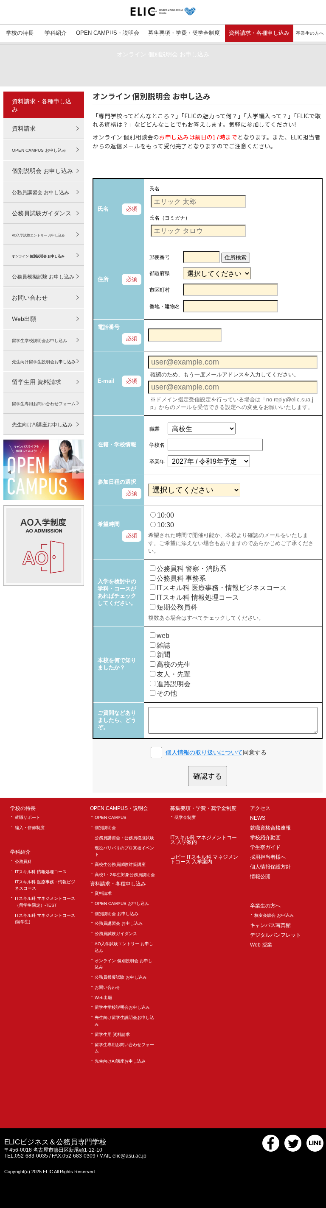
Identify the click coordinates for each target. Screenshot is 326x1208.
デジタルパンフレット (275, 935)
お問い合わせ (30, 297)
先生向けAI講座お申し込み (120, 1061)
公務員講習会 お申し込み (119, 923)
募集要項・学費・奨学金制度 (203, 808)
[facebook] (271, 1150)
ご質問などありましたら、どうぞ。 (117, 720)
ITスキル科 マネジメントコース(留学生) (45, 918)
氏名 (103, 209)
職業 (154, 428)
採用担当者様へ (268, 857)
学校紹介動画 (265, 837)
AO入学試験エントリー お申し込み (124, 947)
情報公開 (260, 876)
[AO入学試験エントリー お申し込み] (43, 545)
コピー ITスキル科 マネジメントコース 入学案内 (204, 860)
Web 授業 (261, 945)
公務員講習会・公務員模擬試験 (124, 837)
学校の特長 (23, 808)
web (163, 635)
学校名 (157, 445)
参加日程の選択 (117, 482)
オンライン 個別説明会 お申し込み (123, 964)
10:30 (165, 525)
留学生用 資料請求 (36, 382)
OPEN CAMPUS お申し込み (122, 903)
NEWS (257, 818)
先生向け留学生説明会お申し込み (124, 1021)
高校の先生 (174, 664)
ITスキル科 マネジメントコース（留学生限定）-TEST (45, 901)
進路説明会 (174, 684)
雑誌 (163, 645)
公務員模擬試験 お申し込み (121, 977)
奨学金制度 (185, 817)
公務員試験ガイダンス (41, 213)
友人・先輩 (174, 674)
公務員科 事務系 (181, 578)
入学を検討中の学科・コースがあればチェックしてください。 (117, 592)
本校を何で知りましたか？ (117, 664)
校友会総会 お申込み (274, 915)
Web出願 (24, 318)
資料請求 (24, 128)
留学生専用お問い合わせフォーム (124, 1048)
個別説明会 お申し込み (42, 170)
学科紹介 (20, 852)
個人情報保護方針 (270, 867)
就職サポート (27, 817)
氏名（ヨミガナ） (169, 217)
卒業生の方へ (265, 906)
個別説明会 (105, 827)
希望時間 (109, 524)
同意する (216, 752)
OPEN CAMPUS (110, 817)
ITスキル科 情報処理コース (198, 597)
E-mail (106, 381)
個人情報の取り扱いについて (204, 752)
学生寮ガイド (265, 847)
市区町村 (159, 289)
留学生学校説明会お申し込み (122, 1007)
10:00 (165, 515)
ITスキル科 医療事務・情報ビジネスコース (222, 587)
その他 (167, 693)
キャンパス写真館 (270, 925)
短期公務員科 (177, 607)
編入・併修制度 (30, 827)
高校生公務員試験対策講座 (120, 864)
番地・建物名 (164, 306)
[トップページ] (163, 11)
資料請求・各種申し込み (41, 105)
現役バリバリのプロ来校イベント (124, 851)
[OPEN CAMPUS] (43, 470)
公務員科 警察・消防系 (191, 568)
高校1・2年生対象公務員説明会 (125, 874)
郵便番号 (159, 257)
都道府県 (159, 273)
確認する (207, 776)
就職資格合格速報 (270, 828)
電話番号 (109, 327)
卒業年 (157, 461)
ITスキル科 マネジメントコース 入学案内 (203, 840)
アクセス (260, 808)
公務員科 (23, 861)
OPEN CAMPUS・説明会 (119, 808)
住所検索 (236, 257)
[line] (315, 1150)
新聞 (163, 654)
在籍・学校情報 (117, 444)
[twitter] (293, 1150)
